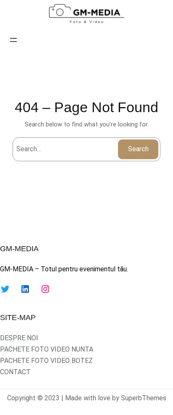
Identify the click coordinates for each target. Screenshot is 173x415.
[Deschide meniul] (13, 40)
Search (138, 149)
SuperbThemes (143, 398)
